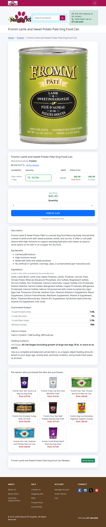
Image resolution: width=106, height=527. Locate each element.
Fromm (20, 37)
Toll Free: (88, 518)
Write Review (88, 460)
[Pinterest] (97, 490)
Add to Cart (53, 213)
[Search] (62, 17)
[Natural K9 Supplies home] (12, 3)
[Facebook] (79, 490)
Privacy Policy (37, 502)
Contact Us (36, 489)
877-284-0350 (77, 22)
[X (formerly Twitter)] (91, 490)
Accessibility (36, 507)
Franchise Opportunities (14, 499)
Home (11, 37)
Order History (60, 494)
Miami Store (13, 494)
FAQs (33, 498)
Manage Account (62, 489)
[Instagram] (85, 490)
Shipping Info (37, 494)
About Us (12, 489)
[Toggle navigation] (95, 3)
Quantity (53, 200)
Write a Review (32, 165)
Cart (56, 498)
